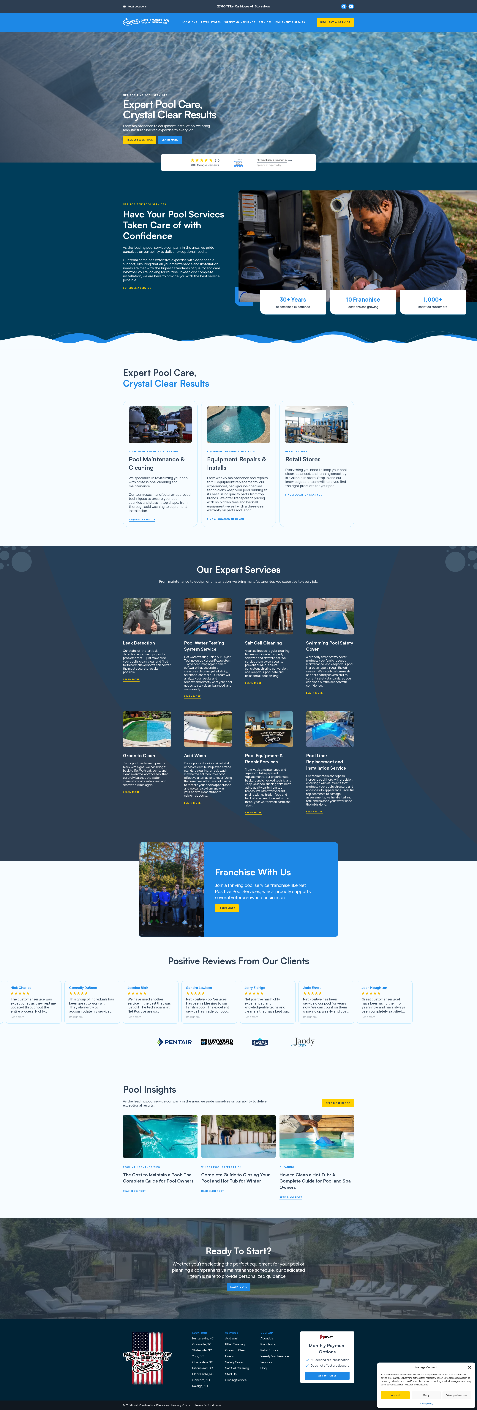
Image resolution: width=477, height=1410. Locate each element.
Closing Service (236, 1380)
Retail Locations (136, 6)
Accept (395, 1395)
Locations (189, 22)
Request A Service (335, 22)
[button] (469, 1367)
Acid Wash (232, 1338)
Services (265, 22)
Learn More (170, 139)
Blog (263, 1368)
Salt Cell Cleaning (237, 1368)
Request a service (142, 519)
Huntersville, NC (203, 1338)
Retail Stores (211, 22)
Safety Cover (234, 1362)
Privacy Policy (426, 1403)
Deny (426, 1395)
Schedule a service (137, 288)
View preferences (456, 1395)
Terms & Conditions (207, 1405)
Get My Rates (327, 1375)
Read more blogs (338, 1103)
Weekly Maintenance (240, 22)
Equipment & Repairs (290, 22)
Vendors (266, 1362)
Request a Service (140, 139)
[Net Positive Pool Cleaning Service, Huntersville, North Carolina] (146, 22)
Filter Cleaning (235, 1344)
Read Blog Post (134, 1191)
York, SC (198, 1356)
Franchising (268, 1344)
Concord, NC (201, 1380)
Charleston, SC (202, 1362)
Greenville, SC (201, 1344)
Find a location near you (225, 519)
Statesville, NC (202, 1350)
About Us (266, 1338)
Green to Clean (235, 1350)
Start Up (231, 1374)
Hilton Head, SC (202, 1368)
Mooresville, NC (203, 1374)
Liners (229, 1356)
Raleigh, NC (200, 1386)
